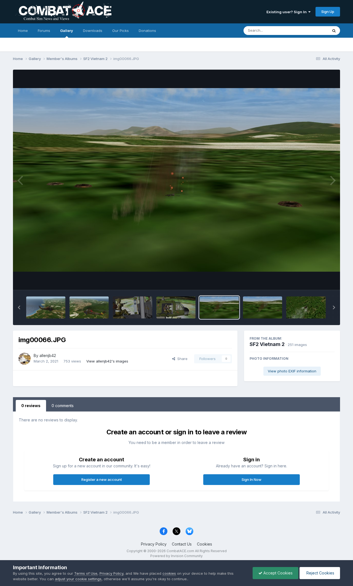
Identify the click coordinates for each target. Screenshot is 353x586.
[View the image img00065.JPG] (262, 307)
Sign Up (327, 11)
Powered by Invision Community (176, 556)
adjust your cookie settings (78, 579)
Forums (44, 30)
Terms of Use (85, 573)
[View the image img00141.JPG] (89, 307)
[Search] (334, 30)
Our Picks (120, 30)
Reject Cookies (319, 573)
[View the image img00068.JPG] (132, 307)
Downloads (92, 30)
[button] (19, 307)
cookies (169, 573)
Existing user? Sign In (287, 12)
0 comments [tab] (63, 405)
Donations (147, 30)
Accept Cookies (277, 573)
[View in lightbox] (176, 180)
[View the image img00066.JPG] (219, 307)
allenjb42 (47, 355)
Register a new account (101, 479)
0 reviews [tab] (31, 405)
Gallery (66, 30)
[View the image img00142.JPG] (45, 307)
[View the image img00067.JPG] (176, 307)
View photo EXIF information (292, 371)
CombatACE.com (180, 551)
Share (181, 358)
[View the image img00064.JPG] (305, 307)
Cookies (204, 544)
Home (23, 30)
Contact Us (182, 544)
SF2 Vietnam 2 (267, 344)
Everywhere (310, 30)
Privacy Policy (154, 544)
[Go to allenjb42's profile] (24, 359)
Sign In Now (251, 479)
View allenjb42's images (107, 361)
